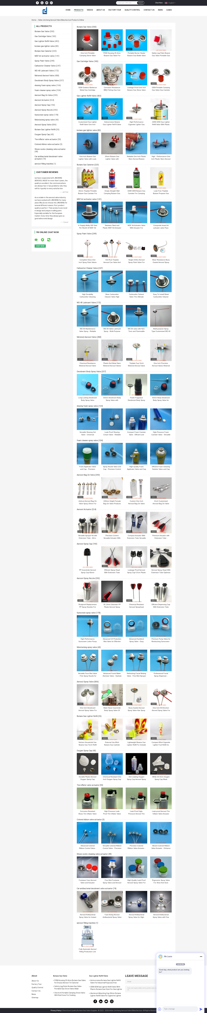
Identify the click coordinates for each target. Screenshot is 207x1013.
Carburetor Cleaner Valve (45, 66)
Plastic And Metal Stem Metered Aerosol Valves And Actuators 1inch (112, 365)
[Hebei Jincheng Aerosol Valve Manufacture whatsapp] (44, 240)
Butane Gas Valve (42, 31)
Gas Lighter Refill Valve (44, 41)
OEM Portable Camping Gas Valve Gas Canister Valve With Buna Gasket (161, 90)
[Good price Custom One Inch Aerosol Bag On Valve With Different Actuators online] (136, 488)
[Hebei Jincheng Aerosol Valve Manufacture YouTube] (47, 2)
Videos (90, 10)
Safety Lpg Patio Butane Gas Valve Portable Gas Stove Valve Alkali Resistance (67, 987)
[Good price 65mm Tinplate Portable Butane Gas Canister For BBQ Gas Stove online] (87, 178)
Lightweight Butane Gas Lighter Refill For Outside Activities (136, 744)
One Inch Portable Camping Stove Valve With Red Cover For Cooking (69, 994)
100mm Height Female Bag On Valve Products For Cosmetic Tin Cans (112, 503)
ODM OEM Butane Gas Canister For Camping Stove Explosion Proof (136, 193)
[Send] (201, 1009)
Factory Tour (114, 10)
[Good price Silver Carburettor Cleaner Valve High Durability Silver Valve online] (112, 281)
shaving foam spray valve (45, 85)
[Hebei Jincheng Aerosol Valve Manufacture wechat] (50, 240)
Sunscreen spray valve (44, 115)
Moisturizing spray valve (45, 120)
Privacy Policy (56, 1010)
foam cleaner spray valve (45, 90)
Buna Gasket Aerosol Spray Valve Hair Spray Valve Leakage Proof (136, 710)
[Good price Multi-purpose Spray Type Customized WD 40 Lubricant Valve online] (161, 316)
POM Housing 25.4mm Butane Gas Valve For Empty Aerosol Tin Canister (70, 981)
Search (140, 3)
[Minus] (201, 956)
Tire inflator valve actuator (46, 139)
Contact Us (149, 10)
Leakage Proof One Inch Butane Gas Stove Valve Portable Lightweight (136, 90)
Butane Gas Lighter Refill (45, 129)
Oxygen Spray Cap (42, 134)
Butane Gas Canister (43, 51)
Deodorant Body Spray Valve (47, 80)
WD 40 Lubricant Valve (44, 71)
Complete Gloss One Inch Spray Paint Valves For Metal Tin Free (88, 262)
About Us (100, 10)
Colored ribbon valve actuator (47, 144)
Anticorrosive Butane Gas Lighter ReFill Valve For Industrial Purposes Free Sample (105, 981)
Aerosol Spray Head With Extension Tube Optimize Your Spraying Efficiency (160, 572)
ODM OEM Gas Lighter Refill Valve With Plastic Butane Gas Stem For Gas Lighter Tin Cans (106, 988)
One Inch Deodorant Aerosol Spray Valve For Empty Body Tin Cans (87, 710)
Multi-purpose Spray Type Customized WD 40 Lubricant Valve (161, 331)
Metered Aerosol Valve (44, 75)
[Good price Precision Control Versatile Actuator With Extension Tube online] (112, 522)
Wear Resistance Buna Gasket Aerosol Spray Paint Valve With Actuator (160, 262)
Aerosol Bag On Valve (44, 95)
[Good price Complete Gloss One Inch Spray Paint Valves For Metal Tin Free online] (87, 247)
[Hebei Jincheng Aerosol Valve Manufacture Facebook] (37, 2)
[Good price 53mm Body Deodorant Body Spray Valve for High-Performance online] (161, 385)
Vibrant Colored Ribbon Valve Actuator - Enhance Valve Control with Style (160, 848)
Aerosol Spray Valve (43, 124)
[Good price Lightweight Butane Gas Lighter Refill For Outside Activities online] (136, 729)
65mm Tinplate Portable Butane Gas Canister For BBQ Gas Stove (87, 193)
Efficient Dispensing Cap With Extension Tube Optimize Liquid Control (161, 606)
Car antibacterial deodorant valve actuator (94, 888)
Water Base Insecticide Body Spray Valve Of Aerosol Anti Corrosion (112, 710)
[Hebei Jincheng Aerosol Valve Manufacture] (45, 10)
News (160, 10)
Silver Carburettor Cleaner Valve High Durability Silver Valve (112, 296)
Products (78, 10)
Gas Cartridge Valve (43, 36)
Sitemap (35, 998)
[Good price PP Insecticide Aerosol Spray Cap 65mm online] (87, 557)
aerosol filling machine (44, 164)
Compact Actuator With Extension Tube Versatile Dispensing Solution (136, 538)
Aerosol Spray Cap (42, 105)
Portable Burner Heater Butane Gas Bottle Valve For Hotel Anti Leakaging (136, 55)
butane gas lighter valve (45, 46)
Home (68, 10)
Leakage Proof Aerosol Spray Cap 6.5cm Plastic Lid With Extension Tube (136, 572)
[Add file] (159, 1009)
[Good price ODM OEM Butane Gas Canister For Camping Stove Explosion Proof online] (136, 178)
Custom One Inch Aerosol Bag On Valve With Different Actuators (136, 503)
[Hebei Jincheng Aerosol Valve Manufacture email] (38, 240)
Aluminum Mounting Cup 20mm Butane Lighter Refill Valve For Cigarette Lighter (105, 994)
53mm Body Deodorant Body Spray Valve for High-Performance (161, 400)
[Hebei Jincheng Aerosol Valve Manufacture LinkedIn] (42, 2)
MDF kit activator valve (44, 56)
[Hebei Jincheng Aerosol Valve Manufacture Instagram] (51, 2)
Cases (169, 10)
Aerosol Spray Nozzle (44, 110)
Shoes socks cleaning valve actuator (50, 149)
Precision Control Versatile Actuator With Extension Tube (112, 538)
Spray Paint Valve (42, 61)
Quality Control (132, 10)
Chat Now (159, 3)
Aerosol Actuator (42, 100)
